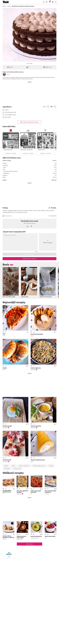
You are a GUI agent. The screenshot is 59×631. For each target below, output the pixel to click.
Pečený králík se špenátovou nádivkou (8, 536)
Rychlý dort (17, 468)
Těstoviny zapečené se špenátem (22, 491)
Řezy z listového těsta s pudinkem (50, 491)
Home (4, 6)
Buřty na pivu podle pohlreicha (36, 491)
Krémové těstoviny (36, 368)
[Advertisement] (29, 92)
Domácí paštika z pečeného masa (7, 491)
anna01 (8, 74)
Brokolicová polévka (36, 536)
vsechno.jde (33, 369)
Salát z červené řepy (50, 536)
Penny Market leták (7, 149)
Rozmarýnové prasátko (37, 334)
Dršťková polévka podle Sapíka (21, 537)
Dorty (8, 6)
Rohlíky (5, 368)
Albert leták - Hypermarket (27, 149)
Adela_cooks (19, 539)
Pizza (4, 333)
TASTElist (5, 539)
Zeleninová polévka (36, 426)
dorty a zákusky (24, 465)
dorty (13, 465)
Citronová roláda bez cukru (38, 460)
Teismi (4, 335)
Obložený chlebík (7, 426)
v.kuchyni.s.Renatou (35, 538)
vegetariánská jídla (39, 465)
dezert (6, 465)
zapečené (7, 468)
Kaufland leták (41, 149)
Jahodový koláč (7, 460)
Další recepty (29, 544)
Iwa (3, 493)
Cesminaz (47, 493)
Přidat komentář (29, 254)
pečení (51, 465)
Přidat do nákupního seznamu (31, 122)
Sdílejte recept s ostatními (29, 258)
